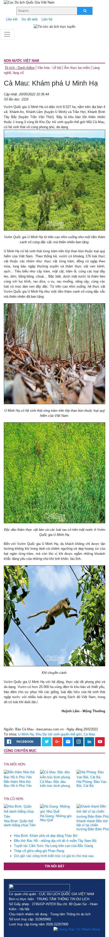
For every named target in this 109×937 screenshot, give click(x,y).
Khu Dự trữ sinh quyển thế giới (59, 734)
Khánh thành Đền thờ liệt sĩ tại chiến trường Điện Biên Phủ (93, 825)
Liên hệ (47, 19)
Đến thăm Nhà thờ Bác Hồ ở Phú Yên (18, 784)
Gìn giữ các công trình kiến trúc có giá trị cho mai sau (54, 856)
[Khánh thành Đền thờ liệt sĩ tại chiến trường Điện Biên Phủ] (93, 811)
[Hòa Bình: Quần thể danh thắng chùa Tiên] (20, 811)
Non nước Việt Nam (21, 61)
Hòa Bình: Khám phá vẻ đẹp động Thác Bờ (46, 836)
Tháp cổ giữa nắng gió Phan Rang (39, 851)
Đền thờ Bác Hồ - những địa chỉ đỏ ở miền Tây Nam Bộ (55, 841)
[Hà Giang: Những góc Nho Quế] (56, 809)
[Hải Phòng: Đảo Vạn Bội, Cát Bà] (93, 774)
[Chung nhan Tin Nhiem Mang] (76, 929)
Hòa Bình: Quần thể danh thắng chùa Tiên (19, 823)
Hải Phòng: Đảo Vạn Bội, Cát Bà (91, 784)
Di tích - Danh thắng (19, 68)
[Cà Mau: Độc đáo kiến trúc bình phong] (56, 774)
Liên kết (11, 19)
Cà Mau (89, 734)
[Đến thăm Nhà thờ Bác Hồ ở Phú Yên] (20, 774)
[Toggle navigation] (7, 34)
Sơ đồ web (30, 19)
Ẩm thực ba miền (77, 68)
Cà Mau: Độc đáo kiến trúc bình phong (55, 784)
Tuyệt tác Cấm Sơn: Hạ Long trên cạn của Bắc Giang (53, 846)
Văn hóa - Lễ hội (49, 68)
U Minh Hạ (26, 734)
